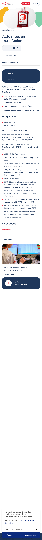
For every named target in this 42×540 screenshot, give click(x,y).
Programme (11, 73)
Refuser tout (11, 535)
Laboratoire (14, 62)
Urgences (26, 3)
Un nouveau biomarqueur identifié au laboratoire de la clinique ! (18, 269)
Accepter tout (30, 535)
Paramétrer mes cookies (13, 529)
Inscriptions (11, 79)
